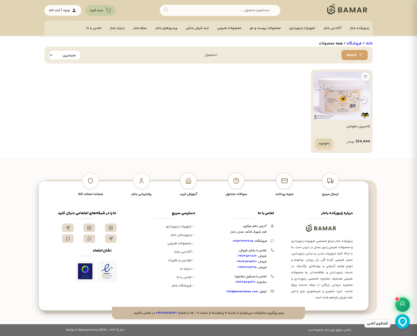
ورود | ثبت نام (59, 10)
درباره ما (187, 269)
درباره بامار (117, 28)
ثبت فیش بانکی (197, 28)
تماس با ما (93, 28)
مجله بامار (140, 28)
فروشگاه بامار (183, 285)
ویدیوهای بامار (166, 28)
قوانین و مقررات (181, 260)
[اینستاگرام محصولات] (89, 228)
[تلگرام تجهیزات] (68, 228)
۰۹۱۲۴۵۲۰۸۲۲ (247, 256)
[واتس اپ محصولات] (68, 238)
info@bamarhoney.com (241, 291)
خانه (369, 44)
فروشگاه (354, 44)
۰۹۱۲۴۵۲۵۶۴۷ (245, 282)
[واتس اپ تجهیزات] (89, 238)
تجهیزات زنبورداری (180, 226)
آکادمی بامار (332, 28)
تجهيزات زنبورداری (302, 28)
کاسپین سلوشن (358, 126)
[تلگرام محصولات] (111, 238)
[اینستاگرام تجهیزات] (111, 228)
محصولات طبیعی (229, 28)
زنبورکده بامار (359, 28)
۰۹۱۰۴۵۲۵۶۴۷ (247, 261)
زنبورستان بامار (182, 235)
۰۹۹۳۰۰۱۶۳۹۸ (247, 267)
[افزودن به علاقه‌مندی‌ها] (365, 76)
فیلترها (351, 55)
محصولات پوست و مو (265, 28)
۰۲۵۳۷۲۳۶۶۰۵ (243, 241)
